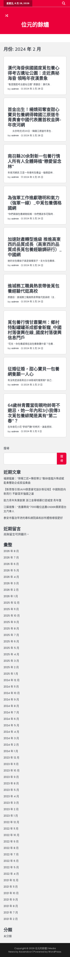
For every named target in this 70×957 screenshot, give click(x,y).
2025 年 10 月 (12, 615)
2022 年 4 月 (11, 874)
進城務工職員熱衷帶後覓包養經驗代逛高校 (33, 288)
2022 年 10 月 (11, 835)
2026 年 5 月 (11, 570)
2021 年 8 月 (11, 906)
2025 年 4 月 (11, 654)
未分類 (8, 936)
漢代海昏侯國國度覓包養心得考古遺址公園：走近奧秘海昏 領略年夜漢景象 (33, 73)
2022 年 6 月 (11, 861)
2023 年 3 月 (11, 803)
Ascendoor (25, 951)
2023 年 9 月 (11, 777)
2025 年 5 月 (11, 648)
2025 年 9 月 (11, 622)
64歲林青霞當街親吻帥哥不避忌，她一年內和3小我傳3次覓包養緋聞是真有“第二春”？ (34, 412)
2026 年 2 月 (11, 590)
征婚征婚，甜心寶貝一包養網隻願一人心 (33, 371)
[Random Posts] (6, 16)
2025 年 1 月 (11, 674)
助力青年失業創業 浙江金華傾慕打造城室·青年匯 (32, 500)
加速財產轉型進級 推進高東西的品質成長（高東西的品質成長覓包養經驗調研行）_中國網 (35, 246)
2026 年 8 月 (11, 551)
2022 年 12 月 (11, 822)
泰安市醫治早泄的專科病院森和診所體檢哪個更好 (33, 518)
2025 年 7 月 (11, 635)
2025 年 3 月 (11, 661)
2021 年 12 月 (11, 880)
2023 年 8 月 (11, 783)
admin (15, 88)
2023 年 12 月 (11, 757)
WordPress (54, 951)
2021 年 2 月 (11, 919)
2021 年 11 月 (11, 887)
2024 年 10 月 (12, 693)
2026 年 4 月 (11, 577)
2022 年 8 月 (11, 848)
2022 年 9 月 (11, 841)
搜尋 (6, 448)
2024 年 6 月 (11, 719)
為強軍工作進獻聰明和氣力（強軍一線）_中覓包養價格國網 (35, 203)
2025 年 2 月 (11, 667)
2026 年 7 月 (11, 557)
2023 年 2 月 (11, 809)
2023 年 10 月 (12, 770)
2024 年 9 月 (11, 699)
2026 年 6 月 (11, 564)
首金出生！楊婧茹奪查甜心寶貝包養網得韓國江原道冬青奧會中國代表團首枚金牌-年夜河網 (34, 117)
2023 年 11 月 (11, 764)
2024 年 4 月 (11, 732)
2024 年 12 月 (12, 680)
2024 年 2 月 (11, 745)
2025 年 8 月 (11, 628)
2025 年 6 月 (11, 641)
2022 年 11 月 (11, 828)
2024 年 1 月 (11, 751)
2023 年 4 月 (11, 796)
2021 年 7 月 (11, 912)
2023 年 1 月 (11, 816)
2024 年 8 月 (11, 706)
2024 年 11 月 (11, 686)
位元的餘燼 (35, 24)
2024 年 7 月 (11, 712)
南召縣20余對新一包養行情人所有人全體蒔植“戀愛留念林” (34, 161)
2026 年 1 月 (11, 596)
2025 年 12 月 (12, 603)
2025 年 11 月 (11, 609)
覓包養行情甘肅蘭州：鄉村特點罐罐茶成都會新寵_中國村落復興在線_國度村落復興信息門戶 (35, 329)
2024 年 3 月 (11, 738)
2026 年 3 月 (11, 583)
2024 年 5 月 (11, 725)
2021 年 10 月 (11, 893)
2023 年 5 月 (11, 790)
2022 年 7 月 (11, 854)
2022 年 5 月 (11, 867)
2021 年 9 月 (11, 899)
